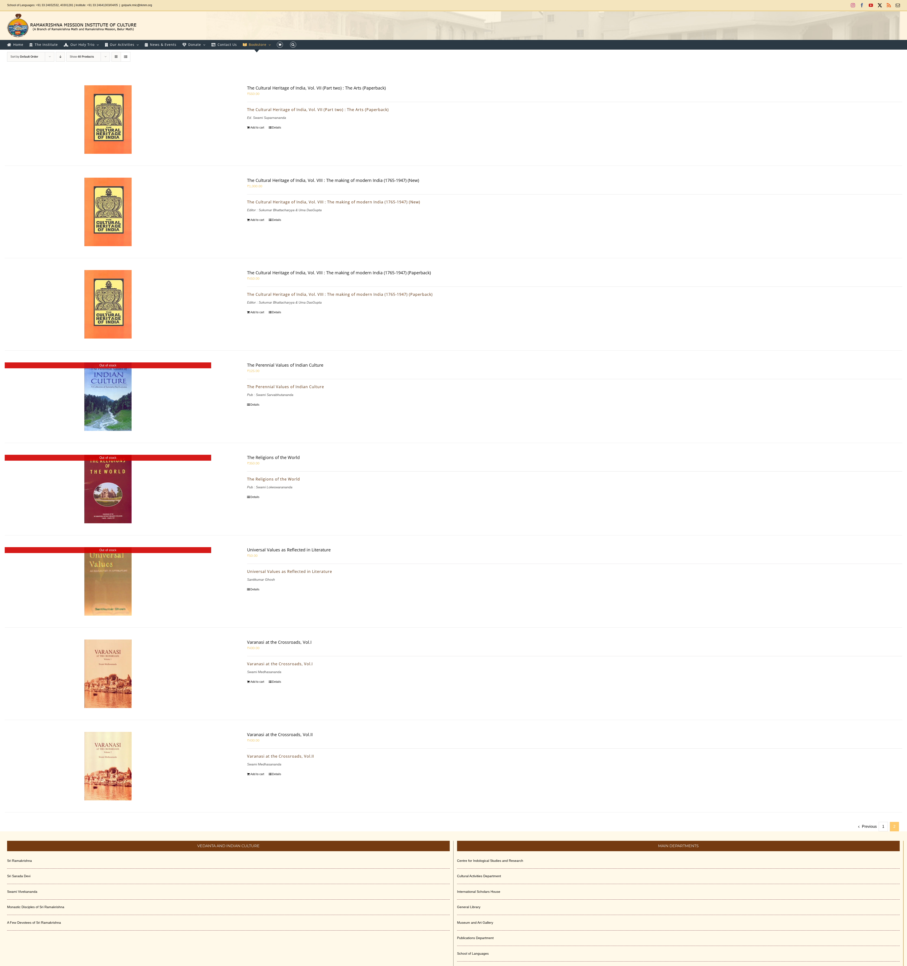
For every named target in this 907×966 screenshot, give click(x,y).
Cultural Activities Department (479, 876)
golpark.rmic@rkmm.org (136, 5)
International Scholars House (478, 891)
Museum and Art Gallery (475, 922)
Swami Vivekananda (22, 891)
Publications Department (475, 938)
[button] (293, 44)
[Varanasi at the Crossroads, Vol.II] (108, 766)
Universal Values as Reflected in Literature (289, 550)
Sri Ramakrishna (19, 861)
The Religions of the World (273, 457)
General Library (468, 907)
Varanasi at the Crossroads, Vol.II (280, 734)
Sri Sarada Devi (18, 876)
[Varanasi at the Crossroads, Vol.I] (108, 674)
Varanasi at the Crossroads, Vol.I (279, 642)
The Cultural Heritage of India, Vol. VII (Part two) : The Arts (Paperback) (316, 88)
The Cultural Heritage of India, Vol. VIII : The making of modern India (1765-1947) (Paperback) (339, 272)
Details (276, 127)
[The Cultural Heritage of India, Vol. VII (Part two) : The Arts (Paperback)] (108, 119)
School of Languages (473, 953)
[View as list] (125, 56)
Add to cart (257, 127)
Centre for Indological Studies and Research (490, 861)
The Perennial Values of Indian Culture (285, 365)
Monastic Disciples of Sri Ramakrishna (35, 907)
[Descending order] (60, 57)
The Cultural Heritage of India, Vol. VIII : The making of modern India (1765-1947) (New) (333, 180)
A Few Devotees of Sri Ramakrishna (34, 922)
